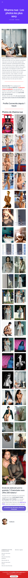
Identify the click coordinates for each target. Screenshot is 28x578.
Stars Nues (17, 19)
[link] (27, 572)
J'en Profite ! (14, 576)
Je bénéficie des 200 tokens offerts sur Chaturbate (14, 508)
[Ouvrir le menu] (2, 2)
